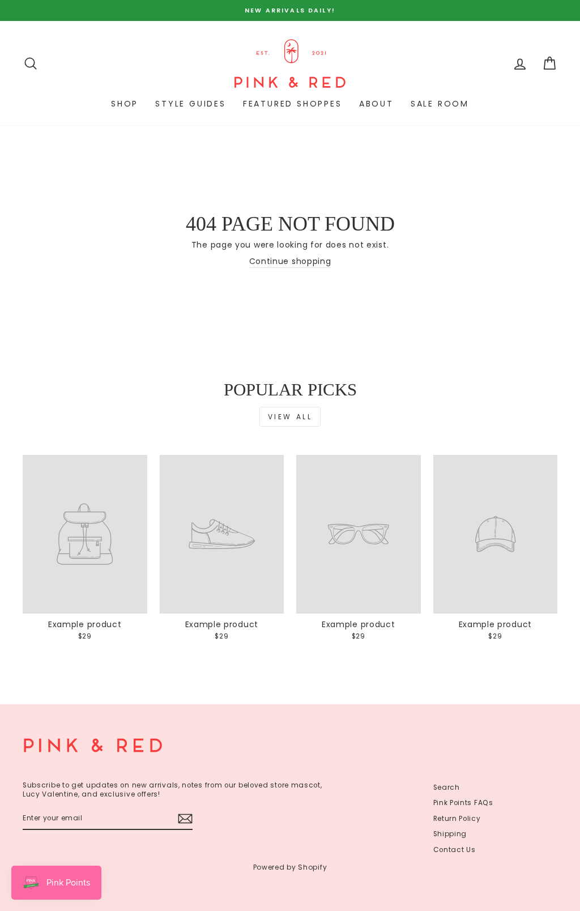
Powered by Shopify (290, 867)
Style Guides (190, 103)
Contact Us (454, 849)
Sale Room (440, 103)
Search (446, 787)
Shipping (450, 833)
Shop (124, 103)
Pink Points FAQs (463, 802)
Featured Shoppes (292, 103)
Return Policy (457, 818)
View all (290, 417)
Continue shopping (290, 261)
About (376, 103)
